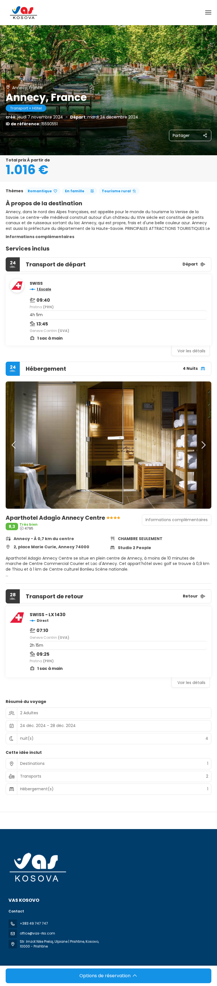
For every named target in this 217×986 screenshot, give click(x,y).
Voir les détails (191, 351)
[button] (14, 445)
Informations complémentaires (40, 237)
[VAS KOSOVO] (37, 867)
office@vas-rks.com (37, 933)
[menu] (208, 12)
